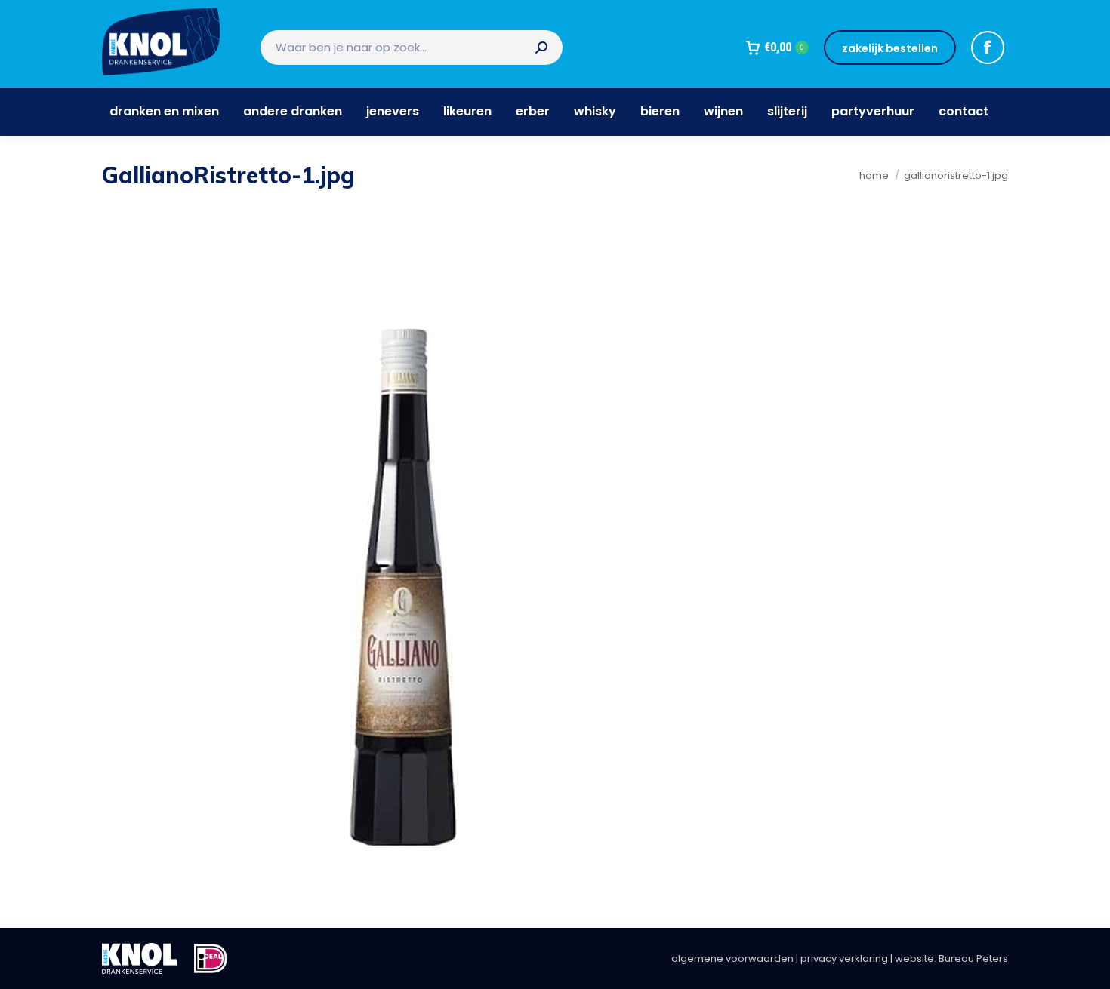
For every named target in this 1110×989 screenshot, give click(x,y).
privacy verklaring (844, 958)
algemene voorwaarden (732, 958)
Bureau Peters (973, 958)
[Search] (541, 47)
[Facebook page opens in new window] (987, 47)
